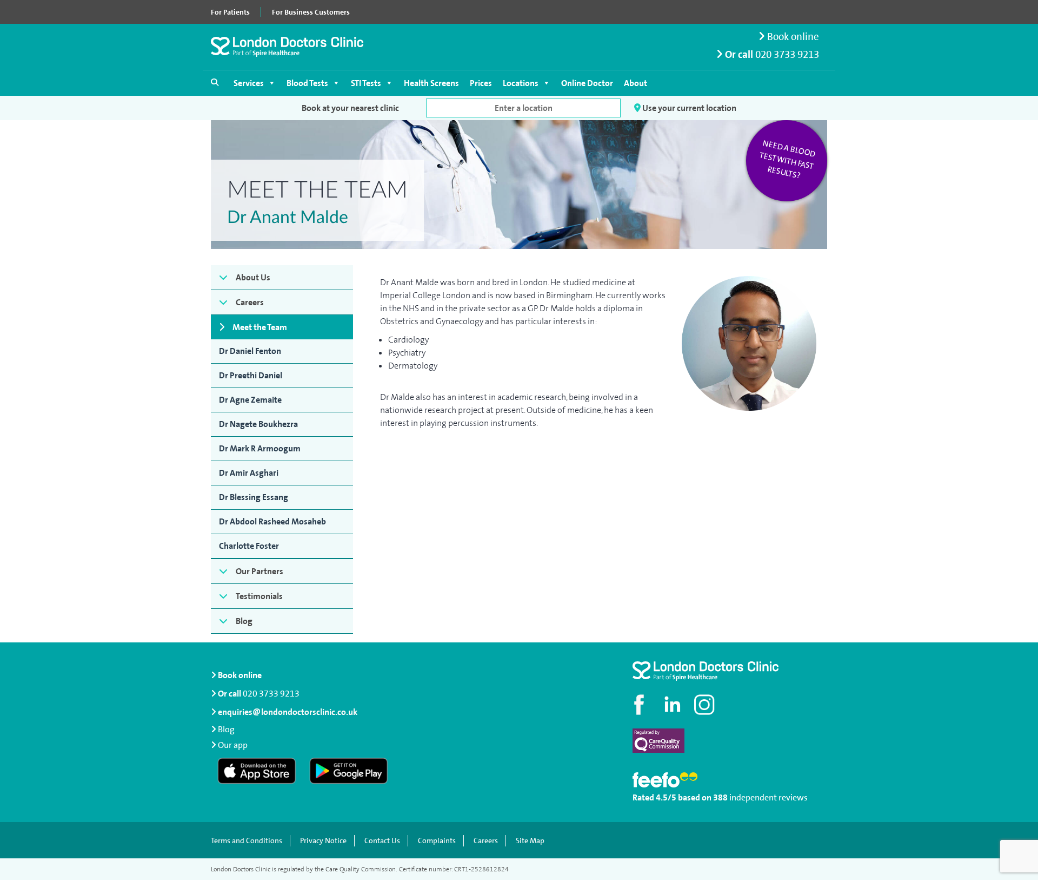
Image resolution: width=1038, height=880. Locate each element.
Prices (481, 83)
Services (249, 83)
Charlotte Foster (249, 545)
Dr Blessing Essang (253, 497)
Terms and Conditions (246, 841)
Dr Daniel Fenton (250, 351)
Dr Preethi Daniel (250, 375)
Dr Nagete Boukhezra (258, 424)
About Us (253, 277)
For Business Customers (311, 12)
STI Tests (366, 83)
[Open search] (214, 82)
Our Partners (259, 571)
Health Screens (431, 83)
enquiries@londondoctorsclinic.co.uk (287, 712)
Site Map (530, 841)
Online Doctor (587, 83)
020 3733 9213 (787, 54)
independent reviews (768, 797)
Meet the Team (259, 327)
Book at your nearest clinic (350, 108)
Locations (520, 83)
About (635, 83)
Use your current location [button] (688, 108)
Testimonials (259, 596)
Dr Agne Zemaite (250, 399)
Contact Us (382, 841)
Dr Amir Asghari (248, 472)
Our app (233, 745)
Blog (244, 621)
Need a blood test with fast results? (787, 159)
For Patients (230, 12)
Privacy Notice (323, 841)
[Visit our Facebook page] (640, 704)
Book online (792, 36)
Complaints (437, 841)
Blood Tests (307, 83)
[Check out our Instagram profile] (705, 704)
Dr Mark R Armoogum (260, 448)
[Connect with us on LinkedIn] (673, 704)
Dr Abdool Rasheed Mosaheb (272, 521)
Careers (250, 302)
